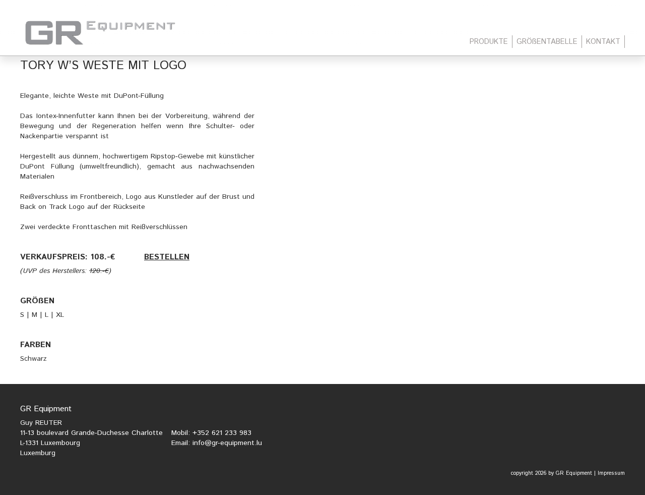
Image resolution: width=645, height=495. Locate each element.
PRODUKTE (489, 41)
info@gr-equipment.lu (227, 443)
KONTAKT (603, 41)
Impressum (611, 473)
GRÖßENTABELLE (547, 41)
